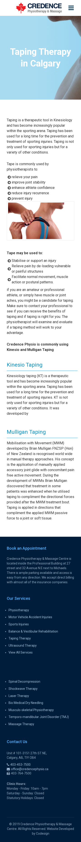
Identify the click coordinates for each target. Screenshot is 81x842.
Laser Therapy (19, 696)
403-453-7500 (20, 764)
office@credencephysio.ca (29, 769)
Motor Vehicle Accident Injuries (30, 617)
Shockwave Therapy (23, 688)
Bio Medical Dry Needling (26, 703)
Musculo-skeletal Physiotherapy (31, 710)
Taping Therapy (20, 638)
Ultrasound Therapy (23, 645)
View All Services (21, 652)
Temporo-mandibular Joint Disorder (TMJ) (39, 717)
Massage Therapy (21, 724)
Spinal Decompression (24, 681)
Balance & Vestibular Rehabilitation (33, 631)
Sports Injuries (19, 624)
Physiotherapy (19, 610)
